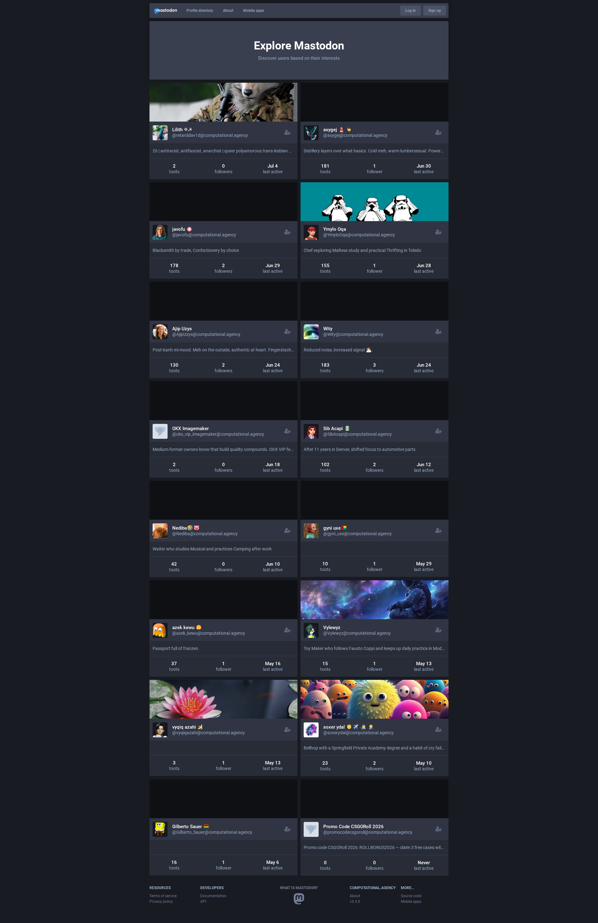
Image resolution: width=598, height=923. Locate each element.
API (203, 901)
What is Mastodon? (299, 888)
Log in (410, 10)
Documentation (213, 896)
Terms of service (163, 896)
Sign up (434, 10)
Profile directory (200, 10)
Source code (411, 896)
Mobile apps (253, 10)
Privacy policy (161, 901)
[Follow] (287, 132)
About (228, 10)
